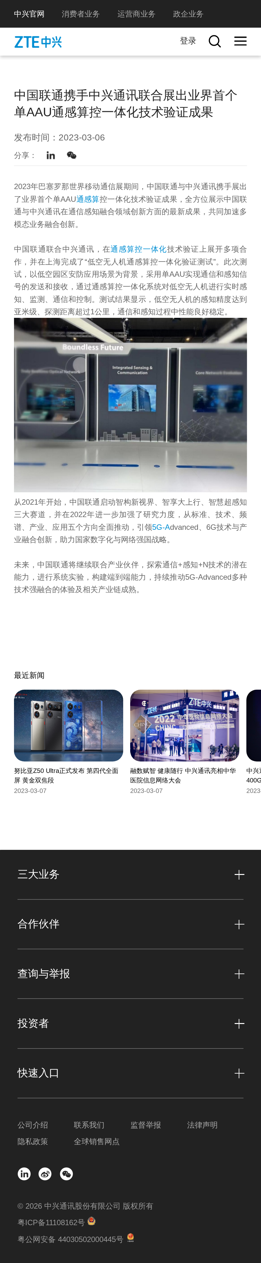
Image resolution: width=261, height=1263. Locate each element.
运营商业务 (136, 14)
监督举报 (145, 1125)
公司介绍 (33, 1125)
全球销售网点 (97, 1141)
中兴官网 (29, 14)
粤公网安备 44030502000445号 (70, 1239)
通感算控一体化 (138, 249)
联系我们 (89, 1125)
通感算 (88, 199)
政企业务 (188, 14)
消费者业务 (81, 14)
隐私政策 (33, 1141)
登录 (188, 40)
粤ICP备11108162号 (51, 1222)
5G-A (161, 527)
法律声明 (202, 1125)
